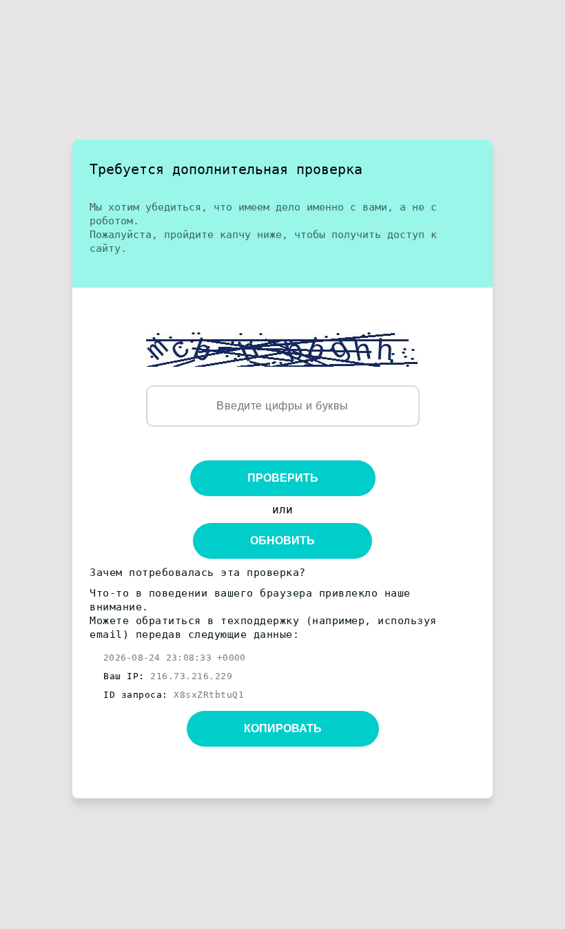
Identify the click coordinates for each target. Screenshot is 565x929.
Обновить (282, 540)
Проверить (282, 478)
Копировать (283, 728)
